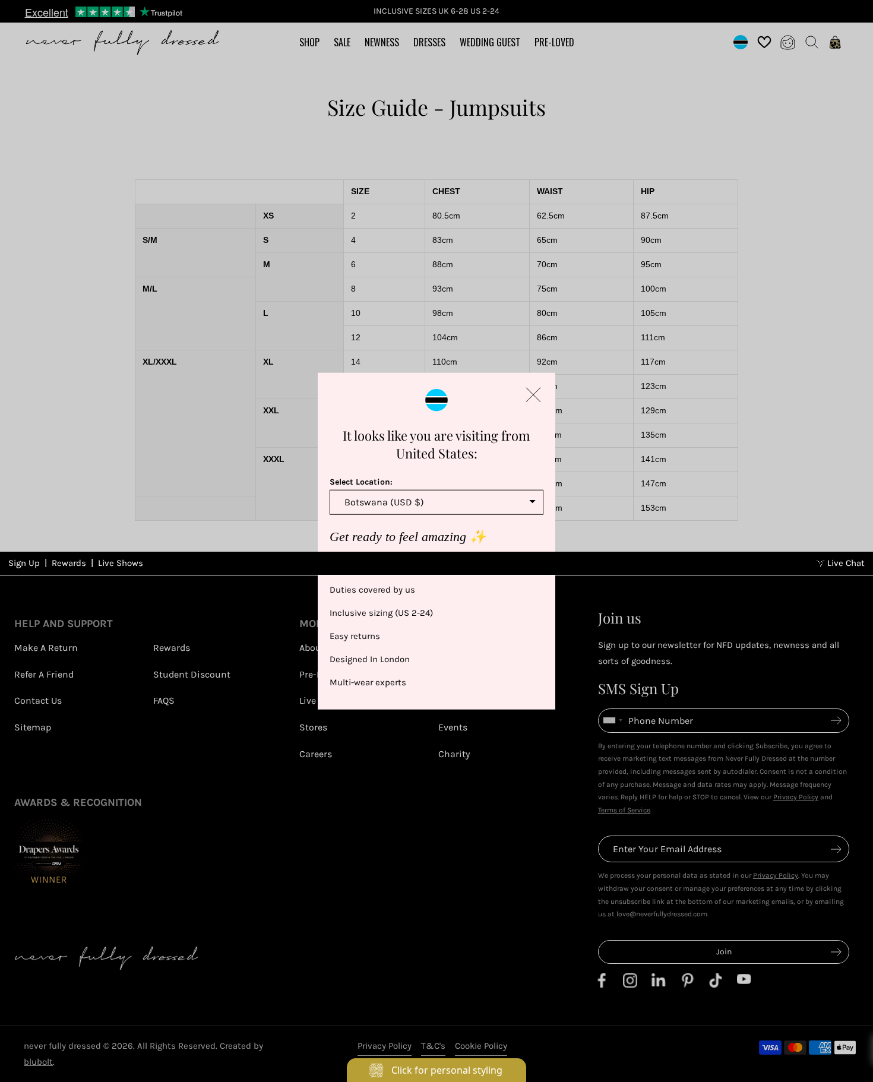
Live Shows (120, 563)
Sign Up (24, 563)
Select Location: (361, 482)
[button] (533, 395)
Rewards (69, 563)
